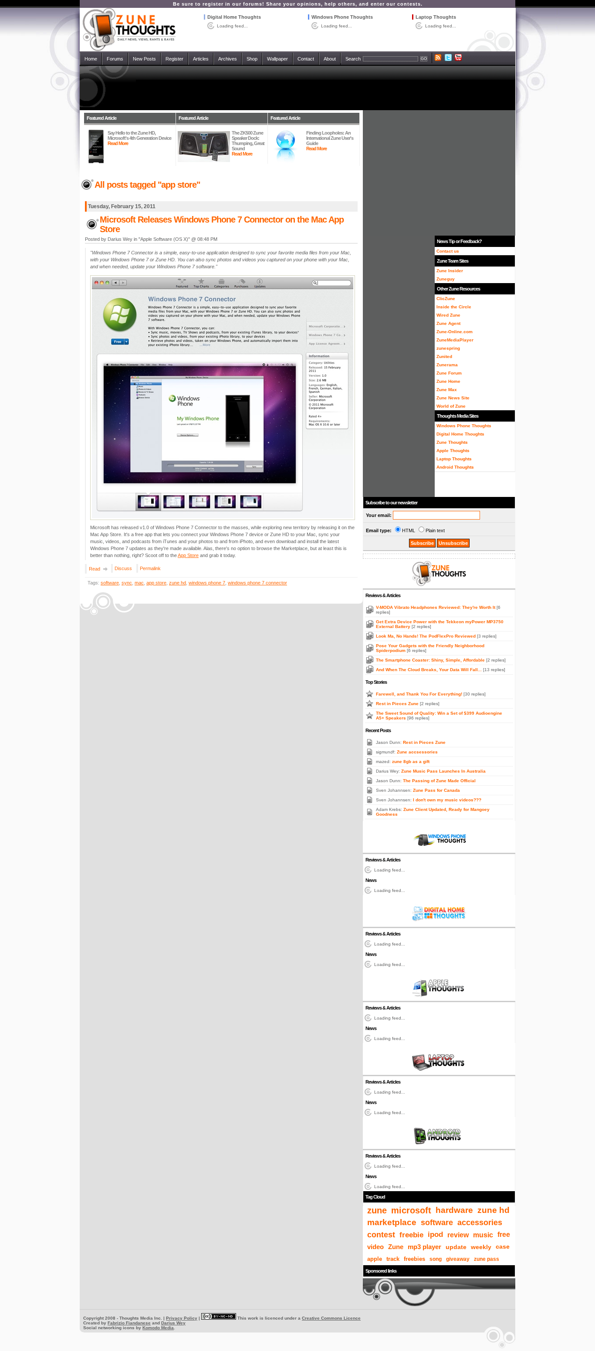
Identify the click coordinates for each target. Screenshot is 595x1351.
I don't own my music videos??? (447, 799)
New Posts (144, 58)
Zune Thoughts (452, 442)
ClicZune (445, 298)
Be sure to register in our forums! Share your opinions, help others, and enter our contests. (298, 4)
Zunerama (447, 364)
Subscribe (422, 543)
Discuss (123, 568)
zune (377, 1210)
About (330, 58)
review (458, 1235)
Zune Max (446, 389)
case (503, 1246)
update (456, 1246)
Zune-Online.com (454, 331)
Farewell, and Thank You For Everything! (419, 694)
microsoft (411, 1210)
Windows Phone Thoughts (342, 17)
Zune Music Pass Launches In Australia (443, 771)
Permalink (150, 568)
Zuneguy (445, 279)
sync (127, 582)
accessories (479, 1222)
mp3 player (424, 1246)
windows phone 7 (207, 582)
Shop (252, 58)
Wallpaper (277, 58)
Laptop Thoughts (436, 17)
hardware (454, 1210)
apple (374, 1259)
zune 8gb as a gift (410, 761)
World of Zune (451, 406)
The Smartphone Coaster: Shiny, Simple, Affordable (431, 660)
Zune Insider (449, 270)
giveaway (458, 1259)
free (503, 1234)
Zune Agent (448, 323)
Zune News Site (453, 397)
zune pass (486, 1259)
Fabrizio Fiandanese (129, 1323)
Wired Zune (448, 315)
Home (91, 58)
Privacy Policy (181, 1318)
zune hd (177, 582)
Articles (201, 58)
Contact (306, 58)
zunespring (448, 348)
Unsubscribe (453, 543)
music (483, 1235)
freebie (411, 1234)
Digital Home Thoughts (234, 17)
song (435, 1259)
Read (94, 568)
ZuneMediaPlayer (454, 340)
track (392, 1259)
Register (174, 58)
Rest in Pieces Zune (398, 703)
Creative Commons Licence (331, 1318)
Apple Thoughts (453, 450)
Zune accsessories (417, 752)
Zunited (444, 356)
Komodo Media (158, 1327)
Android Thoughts (455, 467)
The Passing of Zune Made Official (439, 780)
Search (353, 58)
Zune (395, 1246)
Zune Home (448, 381)
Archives (227, 58)
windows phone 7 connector (257, 582)
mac (139, 582)
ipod (435, 1234)
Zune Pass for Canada (436, 790)
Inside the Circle (453, 306)
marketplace (391, 1222)
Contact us (447, 251)
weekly (481, 1246)
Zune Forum (449, 373)
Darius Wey (173, 1323)
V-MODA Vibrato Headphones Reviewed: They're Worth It (436, 607)
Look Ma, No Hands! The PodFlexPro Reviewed (426, 636)
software (110, 582)
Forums (115, 58)
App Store (188, 555)
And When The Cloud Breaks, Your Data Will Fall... (429, 669)
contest (381, 1234)
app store (156, 582)
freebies (414, 1259)
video (375, 1246)
